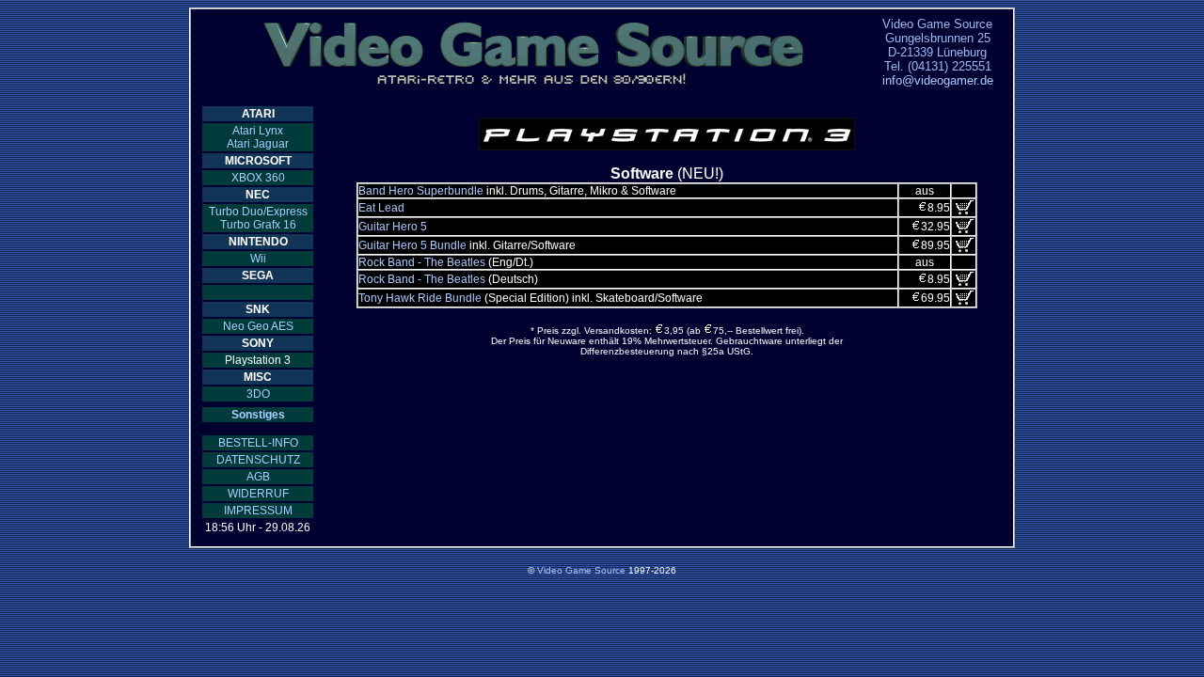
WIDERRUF (258, 493)
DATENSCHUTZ (258, 459)
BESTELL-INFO (258, 442)
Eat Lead (381, 207)
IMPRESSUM (258, 510)
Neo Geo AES (258, 326)
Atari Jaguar (258, 143)
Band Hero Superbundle (420, 190)
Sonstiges (258, 414)
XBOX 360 (258, 177)
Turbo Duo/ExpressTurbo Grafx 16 (258, 218)
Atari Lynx (257, 130)
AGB (258, 476)
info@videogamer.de (937, 80)
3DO (258, 394)
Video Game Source (581, 570)
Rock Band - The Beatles (421, 262)
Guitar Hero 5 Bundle (412, 245)
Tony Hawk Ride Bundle (420, 298)
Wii (258, 258)
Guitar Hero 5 (392, 226)
